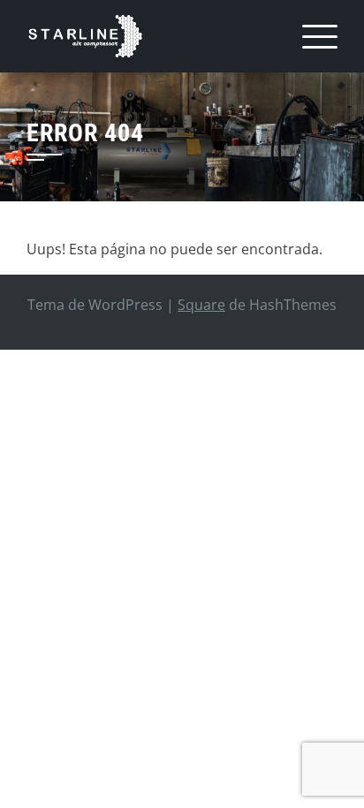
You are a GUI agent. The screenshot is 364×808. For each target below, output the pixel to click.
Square (201, 304)
